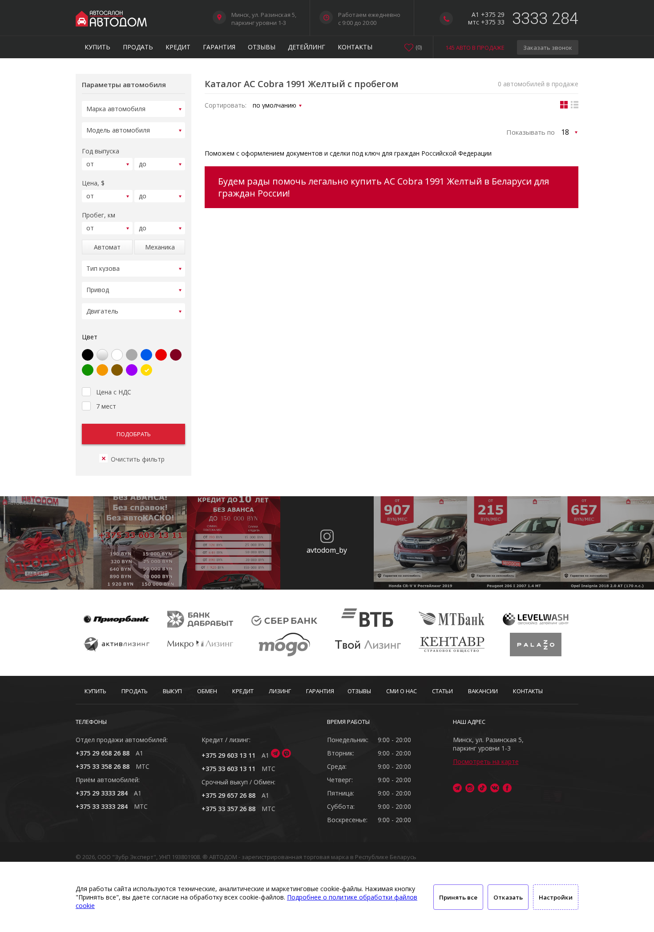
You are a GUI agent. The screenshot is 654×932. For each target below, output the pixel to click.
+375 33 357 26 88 (228, 808)
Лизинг (280, 691)
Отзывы (261, 47)
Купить (97, 47)
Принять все (458, 897)
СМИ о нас (401, 691)
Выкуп (172, 691)
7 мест (106, 406)
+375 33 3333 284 (102, 806)
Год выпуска (100, 151)
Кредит (178, 47)
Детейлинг (306, 47)
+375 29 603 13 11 (228, 755)
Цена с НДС (113, 392)
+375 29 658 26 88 (102, 753)
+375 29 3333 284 (102, 793)
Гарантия (219, 47)
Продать (138, 47)
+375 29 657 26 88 (228, 795)
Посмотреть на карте (486, 761)
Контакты (355, 47)
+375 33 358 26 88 (102, 766)
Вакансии (483, 691)
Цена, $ (93, 183)
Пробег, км (98, 215)
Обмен (207, 691)
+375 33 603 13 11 (228, 768)
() (419, 47)
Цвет (89, 337)
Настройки (556, 897)
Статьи (442, 691)
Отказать (508, 897)
